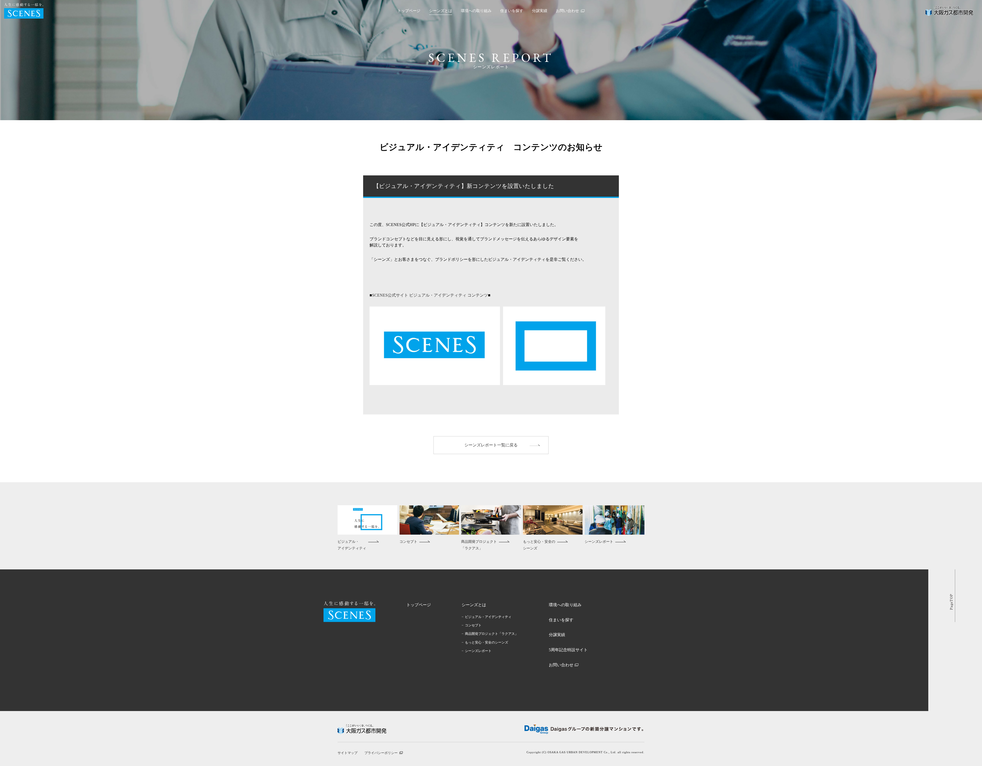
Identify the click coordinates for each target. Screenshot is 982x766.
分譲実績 (539, 11)
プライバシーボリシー (381, 753)
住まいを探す (511, 11)
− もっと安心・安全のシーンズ (485, 642)
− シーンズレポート (477, 651)
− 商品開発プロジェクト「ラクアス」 (490, 634)
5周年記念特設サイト (568, 650)
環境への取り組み (476, 11)
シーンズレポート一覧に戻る (491, 445)
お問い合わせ (561, 665)
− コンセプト (472, 625)
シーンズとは (440, 11)
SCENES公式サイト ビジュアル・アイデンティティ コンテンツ (430, 295)
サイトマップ (348, 753)
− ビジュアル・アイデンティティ (486, 617)
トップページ (408, 11)
